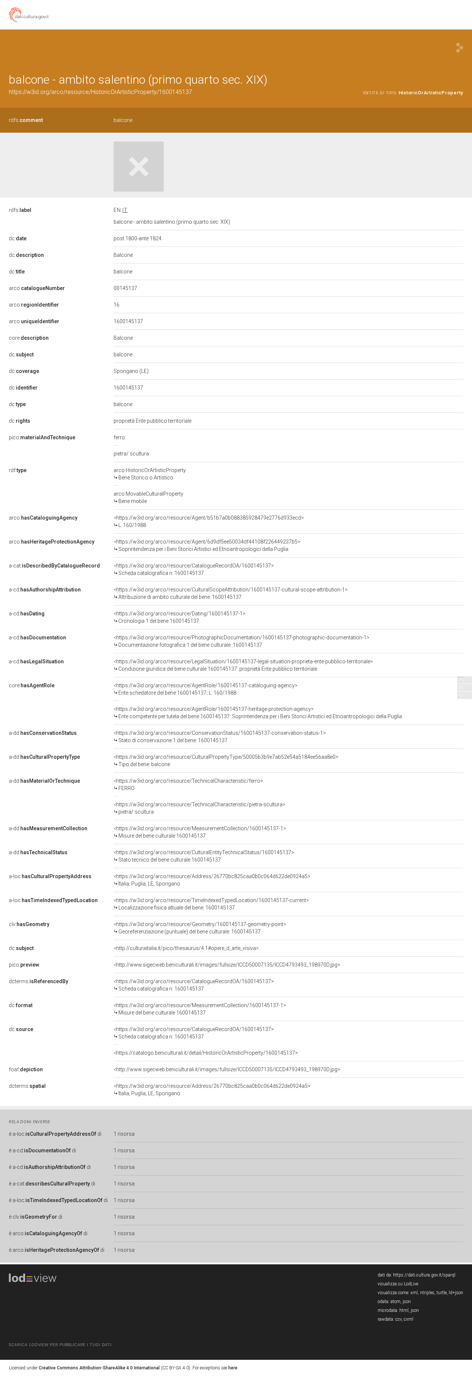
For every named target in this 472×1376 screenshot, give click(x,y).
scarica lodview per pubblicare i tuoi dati (60, 1344)
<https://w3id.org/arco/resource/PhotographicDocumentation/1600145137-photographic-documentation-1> (241, 641)
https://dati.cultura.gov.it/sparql (424, 1275)
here (232, 1367)
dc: (18, 238)
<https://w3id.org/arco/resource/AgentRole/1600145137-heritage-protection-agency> (258, 712)
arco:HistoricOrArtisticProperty (150, 474)
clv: (29, 924)
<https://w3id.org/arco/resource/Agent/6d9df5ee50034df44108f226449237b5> (207, 545)
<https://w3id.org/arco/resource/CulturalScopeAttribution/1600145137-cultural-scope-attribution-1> (231, 593)
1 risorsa (124, 1134)
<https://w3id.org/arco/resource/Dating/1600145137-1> (180, 617)
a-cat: (54, 566)
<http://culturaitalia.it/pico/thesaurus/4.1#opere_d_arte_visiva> (186, 948)
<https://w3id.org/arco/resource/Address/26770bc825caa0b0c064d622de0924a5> (212, 880)
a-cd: (45, 590)
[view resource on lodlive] (459, 48)
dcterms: (38, 981)
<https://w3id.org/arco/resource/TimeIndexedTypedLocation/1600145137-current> (211, 904)
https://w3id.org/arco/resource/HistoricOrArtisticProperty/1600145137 (100, 91)
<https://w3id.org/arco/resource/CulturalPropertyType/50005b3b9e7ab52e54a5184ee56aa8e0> (226, 760)
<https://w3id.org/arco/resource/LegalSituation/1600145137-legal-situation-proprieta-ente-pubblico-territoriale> (243, 665)
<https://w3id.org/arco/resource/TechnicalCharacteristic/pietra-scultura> (199, 808)
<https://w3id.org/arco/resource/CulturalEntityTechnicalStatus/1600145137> (204, 856)
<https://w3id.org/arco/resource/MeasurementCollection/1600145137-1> (200, 832)
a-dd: (43, 733)
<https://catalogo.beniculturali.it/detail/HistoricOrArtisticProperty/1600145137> (206, 1053)
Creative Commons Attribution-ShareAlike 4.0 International (99, 1367)
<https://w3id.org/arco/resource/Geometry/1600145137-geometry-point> (200, 928)
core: (29, 338)
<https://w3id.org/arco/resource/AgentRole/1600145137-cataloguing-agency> (206, 689)
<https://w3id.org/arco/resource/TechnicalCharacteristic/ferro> (188, 784)
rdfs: (26, 120)
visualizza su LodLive (398, 1283)
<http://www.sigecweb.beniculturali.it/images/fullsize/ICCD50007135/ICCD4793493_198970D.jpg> (227, 965)
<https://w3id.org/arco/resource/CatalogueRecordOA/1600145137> (194, 569)
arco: (37, 288)
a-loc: (50, 876)
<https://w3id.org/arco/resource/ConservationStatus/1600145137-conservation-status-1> (220, 736)
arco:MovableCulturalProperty (148, 497)
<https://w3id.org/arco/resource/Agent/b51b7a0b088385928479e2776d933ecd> (209, 521)
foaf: (26, 1069)
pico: (42, 437)
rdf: (18, 470)
